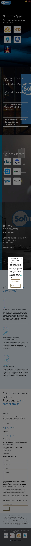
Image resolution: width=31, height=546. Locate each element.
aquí (21, 275)
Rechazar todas (15, 286)
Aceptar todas (15, 281)
